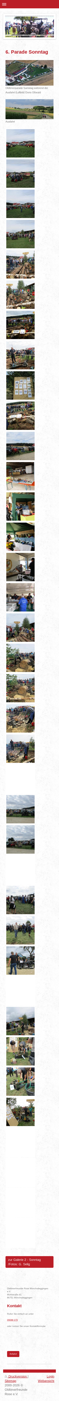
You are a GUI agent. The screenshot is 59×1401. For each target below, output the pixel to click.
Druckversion (18, 1376)
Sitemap (10, 1381)
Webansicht (46, 1381)
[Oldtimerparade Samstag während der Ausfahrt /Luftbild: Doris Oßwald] (29, 72)
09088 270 (12, 1320)
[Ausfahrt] (29, 109)
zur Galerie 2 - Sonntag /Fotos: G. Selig (24, 1262)
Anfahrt (13, 1354)
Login (50, 1376)
